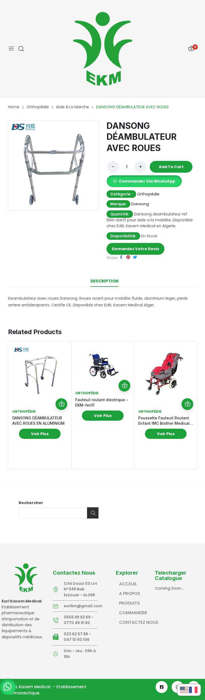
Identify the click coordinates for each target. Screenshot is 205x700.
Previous (13, 405)
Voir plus (40, 433)
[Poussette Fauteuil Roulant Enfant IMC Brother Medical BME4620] (165, 373)
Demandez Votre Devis (135, 249)
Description (104, 281)
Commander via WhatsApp (147, 181)
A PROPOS (129, 593)
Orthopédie (148, 194)
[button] (8, 687)
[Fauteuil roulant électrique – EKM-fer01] (102, 364)
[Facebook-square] (162, 687)
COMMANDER (133, 613)
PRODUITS (129, 603)
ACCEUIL (128, 584)
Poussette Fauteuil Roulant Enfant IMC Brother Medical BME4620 (164, 423)
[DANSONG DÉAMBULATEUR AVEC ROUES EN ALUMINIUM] (39, 373)
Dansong (140, 204)
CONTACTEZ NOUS (138, 622)
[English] (184, 689)
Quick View (61, 392)
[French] (193, 689)
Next (191, 405)
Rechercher (31, 502)
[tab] (104, 281)
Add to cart (171, 166)
